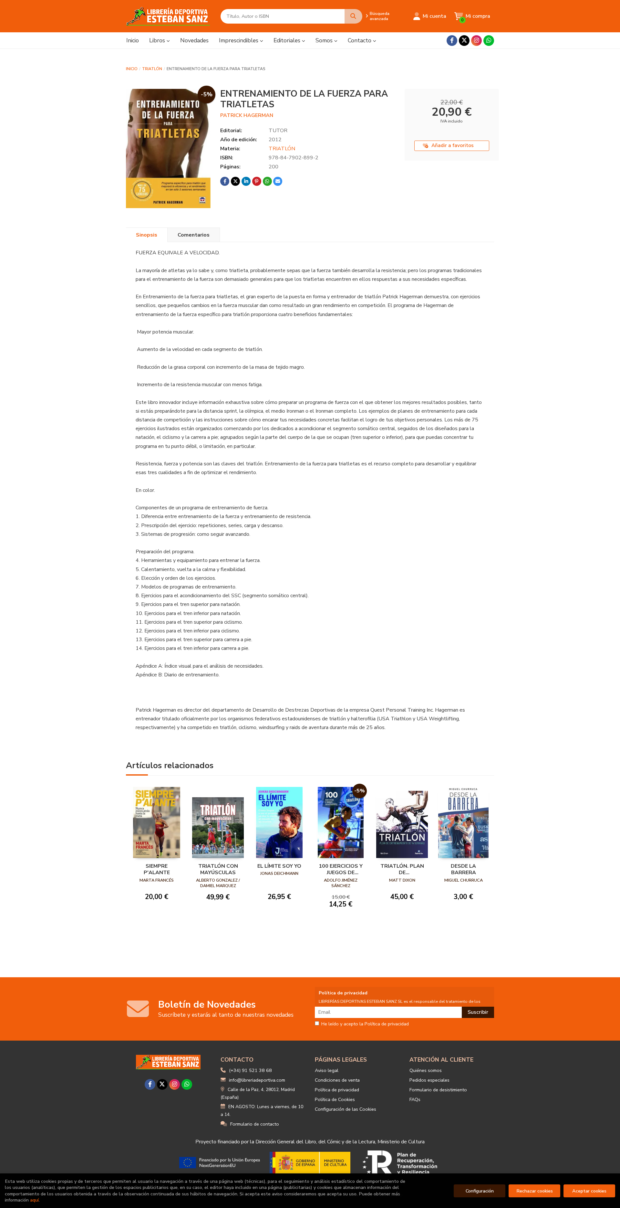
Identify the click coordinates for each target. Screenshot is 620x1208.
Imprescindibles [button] (239, 40)
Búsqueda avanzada (379, 16)
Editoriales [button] (288, 40)
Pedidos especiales (429, 1080)
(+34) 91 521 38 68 (250, 1070)
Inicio (132, 68)
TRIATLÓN (152, 68)
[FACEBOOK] (452, 40)
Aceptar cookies (589, 1191)
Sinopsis (146, 234)
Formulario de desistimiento (438, 1089)
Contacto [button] (360, 40)
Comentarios (194, 234)
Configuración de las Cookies (345, 1109)
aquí (34, 1200)
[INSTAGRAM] (476, 40)
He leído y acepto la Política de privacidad (365, 1024)
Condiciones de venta (337, 1080)
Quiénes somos (425, 1070)
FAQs (414, 1099)
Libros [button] (158, 40)
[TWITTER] (464, 40)
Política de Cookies (335, 1099)
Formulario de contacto (254, 1124)
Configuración (480, 1191)
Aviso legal (326, 1070)
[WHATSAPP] (488, 40)
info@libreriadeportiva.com (257, 1080)
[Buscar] (353, 16)
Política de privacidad (337, 1089)
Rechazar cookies (534, 1191)
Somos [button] (324, 40)
